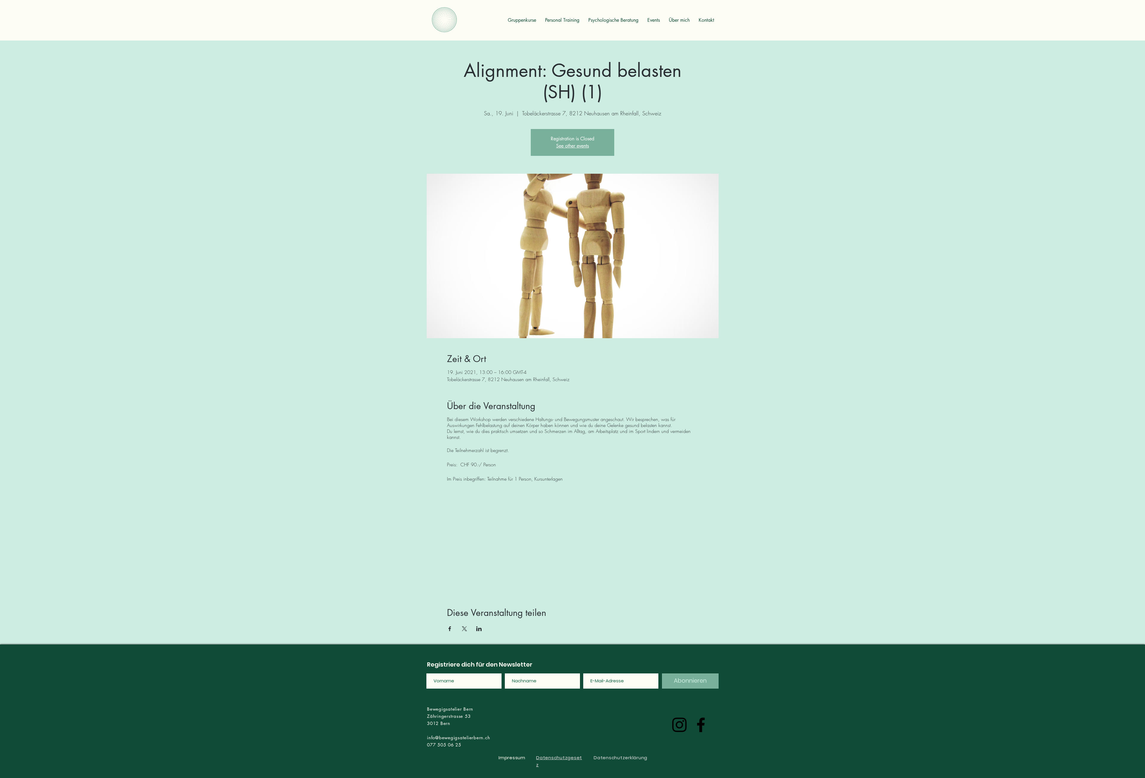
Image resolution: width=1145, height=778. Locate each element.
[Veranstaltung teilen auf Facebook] (450, 628)
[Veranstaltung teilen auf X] (464, 628)
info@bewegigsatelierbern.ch (458, 737)
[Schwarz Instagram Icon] (679, 724)
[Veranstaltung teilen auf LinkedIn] (479, 628)
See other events (572, 146)
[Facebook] (701, 724)
